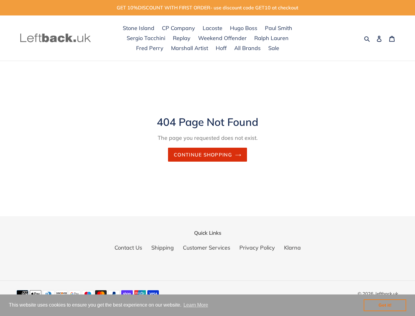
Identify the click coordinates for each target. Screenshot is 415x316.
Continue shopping (203, 155)
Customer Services (206, 247)
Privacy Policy (257, 247)
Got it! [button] (385, 305)
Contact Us (128, 247)
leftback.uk (387, 294)
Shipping (162, 247)
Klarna (292, 247)
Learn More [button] (195, 305)
